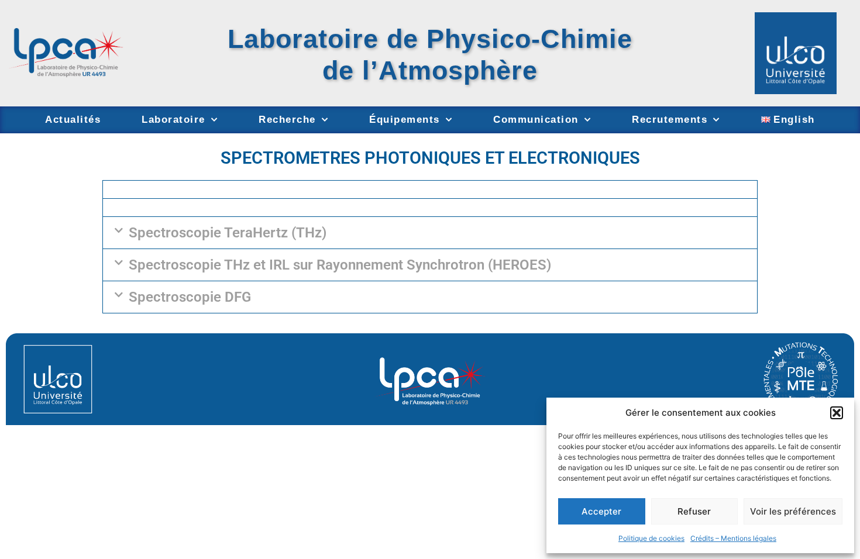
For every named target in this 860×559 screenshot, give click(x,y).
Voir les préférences (793, 511)
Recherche (287, 119)
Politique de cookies (651, 538)
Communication (536, 119)
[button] (836, 413)
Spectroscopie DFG (190, 297)
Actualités (73, 119)
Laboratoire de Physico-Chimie (430, 38)
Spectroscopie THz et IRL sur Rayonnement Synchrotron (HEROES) (340, 265)
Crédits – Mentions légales (733, 538)
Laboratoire (173, 119)
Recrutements (669, 119)
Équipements (404, 119)
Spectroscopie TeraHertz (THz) (227, 233)
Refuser (694, 511)
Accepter (601, 511)
